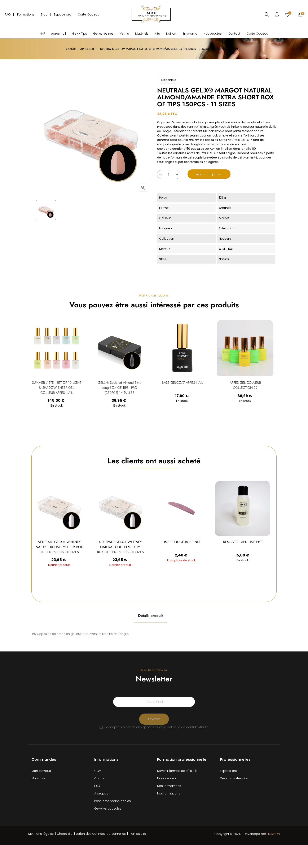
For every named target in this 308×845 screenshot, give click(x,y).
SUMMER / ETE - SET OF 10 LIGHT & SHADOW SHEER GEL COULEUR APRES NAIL (56, 387)
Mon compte (41, 771)
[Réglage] (277, 14)
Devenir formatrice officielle (177, 771)
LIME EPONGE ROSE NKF (182, 542)
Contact (100, 778)
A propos (101, 793)
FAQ (97, 786)
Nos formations (168, 793)
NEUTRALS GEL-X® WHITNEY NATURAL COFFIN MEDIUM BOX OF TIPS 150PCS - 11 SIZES (120, 547)
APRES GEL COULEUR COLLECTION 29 (245, 385)
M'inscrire (38, 778)
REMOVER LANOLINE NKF (242, 542)
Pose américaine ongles (112, 801)
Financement (167, 778)
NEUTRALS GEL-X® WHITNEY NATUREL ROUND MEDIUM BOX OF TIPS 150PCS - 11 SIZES (59, 547)
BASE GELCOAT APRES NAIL (182, 382)
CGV (97, 771)
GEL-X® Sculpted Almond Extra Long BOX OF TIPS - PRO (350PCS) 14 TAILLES (119, 387)
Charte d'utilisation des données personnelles (91, 834)
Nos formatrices (169, 786)
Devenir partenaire (234, 778)
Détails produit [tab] (150, 615)
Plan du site (137, 834)
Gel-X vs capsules (107, 808)
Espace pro (228, 771)
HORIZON (273, 834)
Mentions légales (41, 834)
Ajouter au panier (209, 174)
